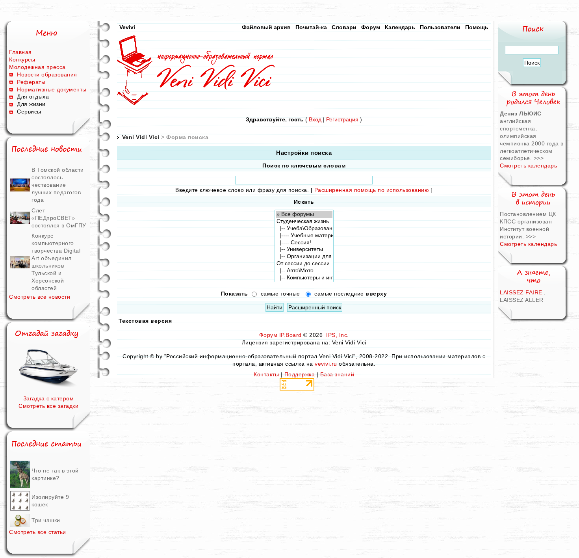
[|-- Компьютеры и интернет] (304, 277)
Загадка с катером (48, 398)
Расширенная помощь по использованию (371, 190)
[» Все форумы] (304, 214)
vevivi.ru (326, 364)
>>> (539, 158)
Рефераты (31, 82)
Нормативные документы (52, 89)
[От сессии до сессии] (304, 263)
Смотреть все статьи (37, 532)
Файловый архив (266, 27)
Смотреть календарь (528, 165)
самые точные (280, 294)
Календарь (400, 27)
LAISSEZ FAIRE (521, 292)
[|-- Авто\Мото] (304, 270)
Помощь (476, 27)
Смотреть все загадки (48, 406)
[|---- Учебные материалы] (304, 235)
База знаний (337, 374)
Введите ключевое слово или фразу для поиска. (242, 190)
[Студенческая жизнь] (304, 221)
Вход (315, 119)
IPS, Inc (336, 335)
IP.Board (290, 335)
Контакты (266, 374)
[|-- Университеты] (304, 249)
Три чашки (46, 520)
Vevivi (127, 27)
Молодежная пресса (37, 67)
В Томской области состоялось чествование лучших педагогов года (58, 185)
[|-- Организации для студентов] (304, 256)
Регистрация (342, 119)
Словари (344, 27)
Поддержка (299, 374)
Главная (20, 52)
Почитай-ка (311, 27)
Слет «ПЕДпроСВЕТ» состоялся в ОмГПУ (59, 218)
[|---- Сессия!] (304, 242)
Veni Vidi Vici (141, 137)
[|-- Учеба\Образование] (304, 228)
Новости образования (47, 74)
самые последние (350, 294)
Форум (370, 27)
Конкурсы (22, 59)
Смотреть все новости (39, 297)
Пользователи (440, 27)
